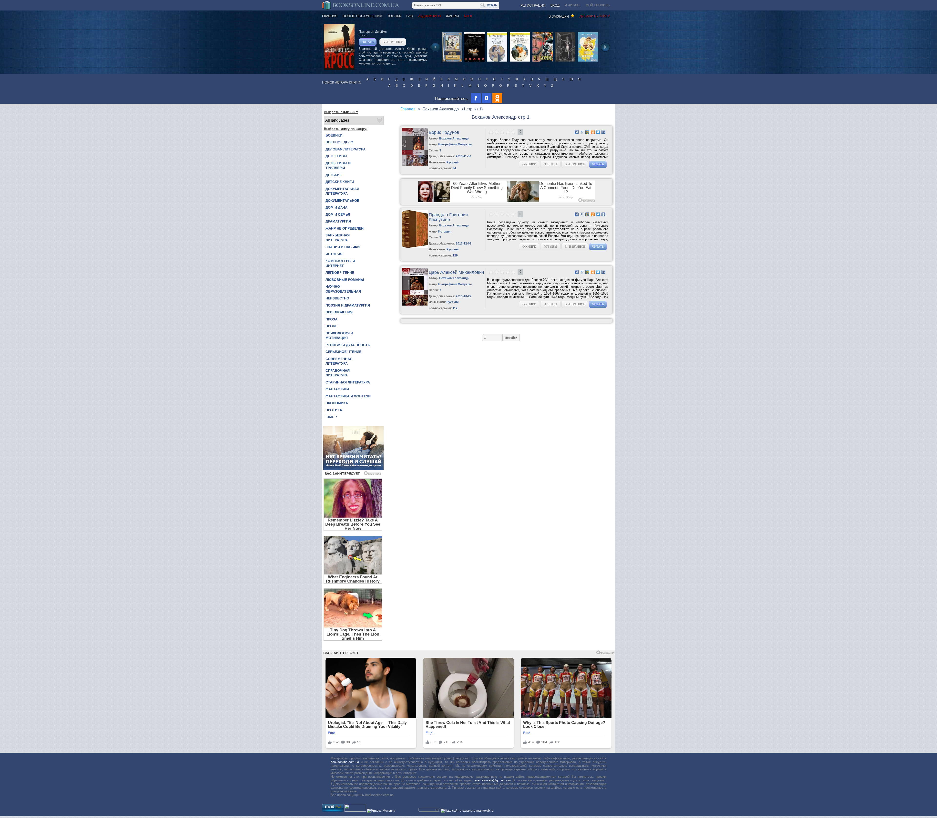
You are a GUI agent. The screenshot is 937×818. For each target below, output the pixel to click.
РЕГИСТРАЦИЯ (532, 5)
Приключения (339, 312)
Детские (334, 175)
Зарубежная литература (338, 237)
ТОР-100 (394, 16)
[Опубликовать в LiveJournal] (582, 132)
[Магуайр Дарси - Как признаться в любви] (497, 61)
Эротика (334, 410)
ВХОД (555, 5)
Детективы (336, 156)
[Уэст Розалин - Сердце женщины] (588, 61)
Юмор (331, 417)
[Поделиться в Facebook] (577, 132)
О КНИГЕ (529, 164)
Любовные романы (345, 280)
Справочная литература (338, 373)
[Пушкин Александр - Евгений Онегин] (452, 61)
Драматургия (338, 221)
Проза (331, 319)
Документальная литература (342, 191)
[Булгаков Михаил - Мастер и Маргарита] (565, 61)
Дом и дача (336, 207)
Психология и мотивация (339, 335)
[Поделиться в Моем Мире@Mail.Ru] (587, 132)
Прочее (333, 326)
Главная (329, 16)
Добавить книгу (595, 16)
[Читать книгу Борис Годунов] (415, 164)
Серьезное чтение (343, 352)
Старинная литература (348, 382)
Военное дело (339, 142)
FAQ (409, 16)
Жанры (452, 16)
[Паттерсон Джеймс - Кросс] (339, 69)
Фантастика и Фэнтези (348, 396)
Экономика (337, 403)
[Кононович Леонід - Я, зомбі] (542, 61)
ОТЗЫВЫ (550, 164)
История (334, 254)
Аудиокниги (429, 16)
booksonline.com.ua (345, 762)
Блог (468, 16)
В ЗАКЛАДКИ (560, 16)
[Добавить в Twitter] (598, 132)
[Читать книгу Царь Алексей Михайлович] (415, 304)
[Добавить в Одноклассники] (593, 132)
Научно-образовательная (343, 289)
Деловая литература (346, 149)
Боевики (334, 135)
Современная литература (339, 361)
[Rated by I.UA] (355, 810)
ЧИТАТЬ (367, 42)
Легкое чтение (340, 273)
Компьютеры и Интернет (340, 263)
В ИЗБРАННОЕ (393, 42)
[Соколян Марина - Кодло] (474, 61)
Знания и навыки (343, 247)
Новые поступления (362, 16)
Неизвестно (337, 298)
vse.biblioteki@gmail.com (492, 780)
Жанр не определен (345, 228)
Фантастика (337, 389)
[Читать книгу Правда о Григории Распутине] (415, 247)
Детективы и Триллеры (338, 165)
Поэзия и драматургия (348, 305)
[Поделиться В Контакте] (603, 132)
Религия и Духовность (348, 345)
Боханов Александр (453, 138)
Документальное (342, 200)
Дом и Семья (338, 214)
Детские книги (340, 182)
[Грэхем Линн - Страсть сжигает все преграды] (520, 61)
